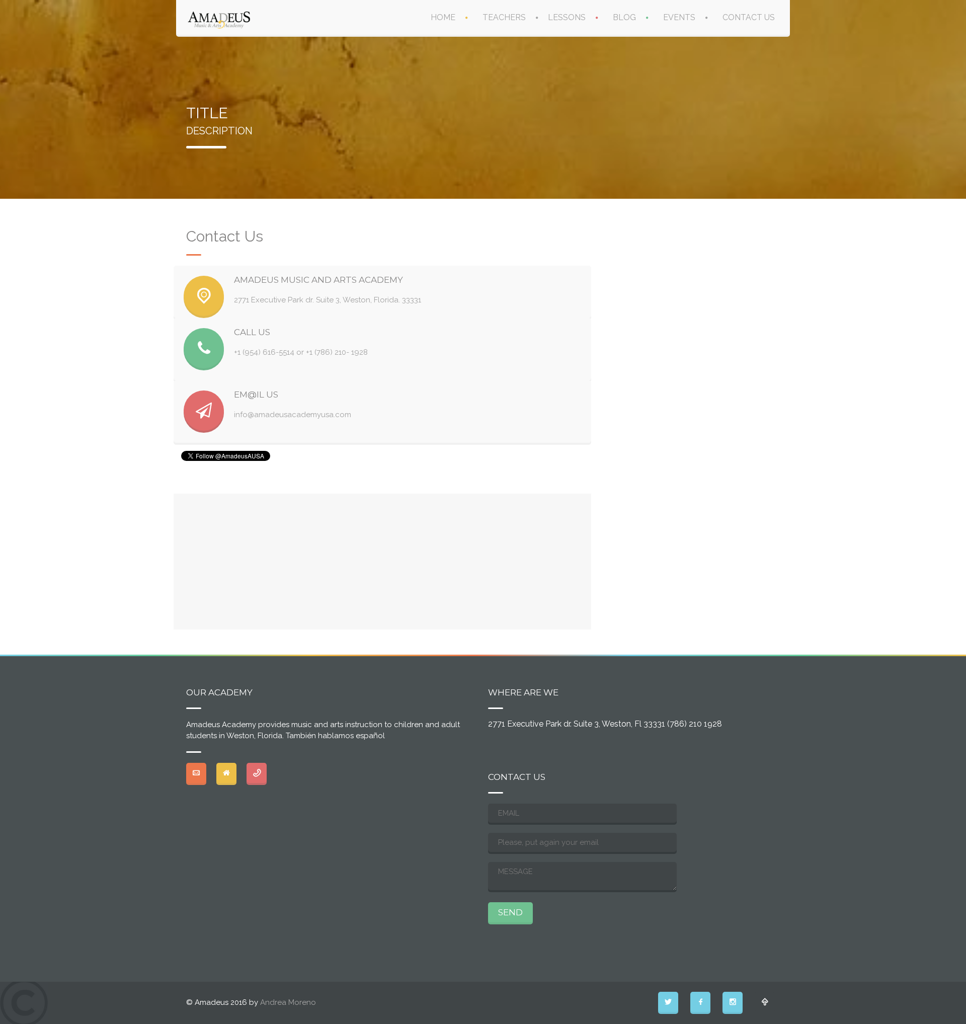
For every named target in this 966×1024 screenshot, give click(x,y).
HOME (443, 17)
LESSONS (567, 17)
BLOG (624, 17)
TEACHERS (504, 17)
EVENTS (679, 17)
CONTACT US (748, 17)
